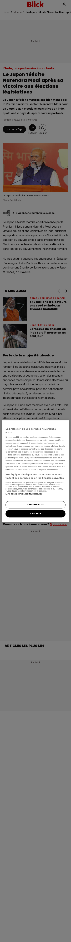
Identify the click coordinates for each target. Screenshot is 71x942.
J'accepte (35, 514)
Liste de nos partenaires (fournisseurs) (24, 494)
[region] (35, 471)
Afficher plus (35, 505)
